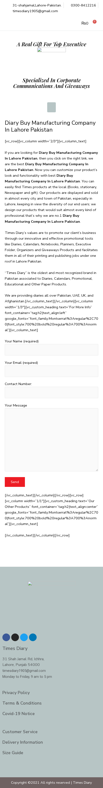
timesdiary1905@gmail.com (24, 671)
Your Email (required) (21, 362)
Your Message (16, 405)
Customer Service (20, 732)
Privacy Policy (16, 692)
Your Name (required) (22, 341)
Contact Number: (18, 383)
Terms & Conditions (22, 703)
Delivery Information (22, 742)
